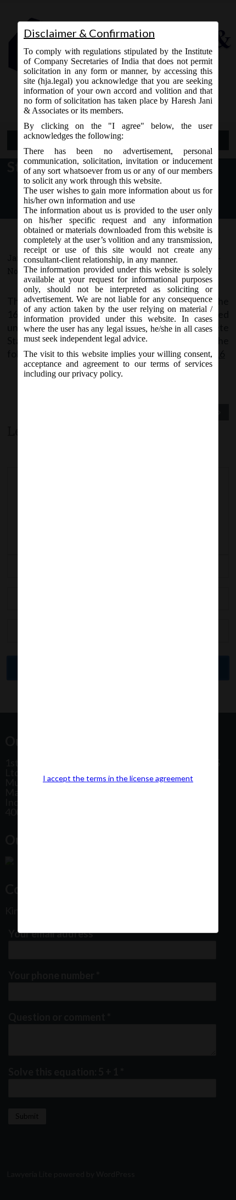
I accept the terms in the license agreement (118, 778)
